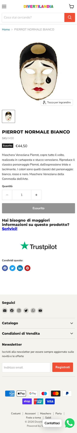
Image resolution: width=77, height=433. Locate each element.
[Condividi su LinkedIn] (20, 268)
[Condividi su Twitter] (12, 268)
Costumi (16, 413)
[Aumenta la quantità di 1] (36, 195)
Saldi (48, 417)
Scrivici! (9, 229)
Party (58, 413)
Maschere (45, 413)
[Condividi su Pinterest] (27, 268)
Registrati (62, 367)
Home (6, 29)
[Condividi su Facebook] (5, 268)
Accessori (30, 413)
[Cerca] (69, 17)
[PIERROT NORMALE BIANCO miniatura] (8, 116)
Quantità (7, 186)
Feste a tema (33, 417)
